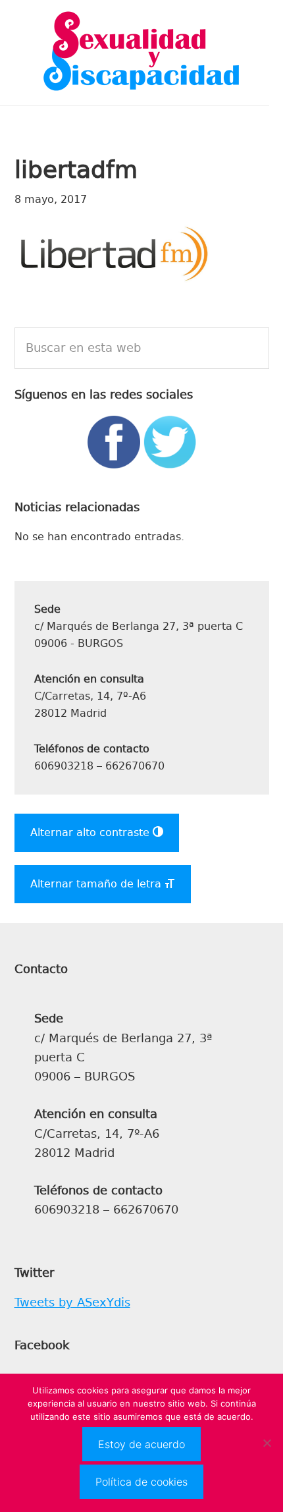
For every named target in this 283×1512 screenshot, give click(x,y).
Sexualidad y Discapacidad (141, 52)
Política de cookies (141, 1481)
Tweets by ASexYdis (72, 1302)
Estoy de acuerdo (141, 1444)
